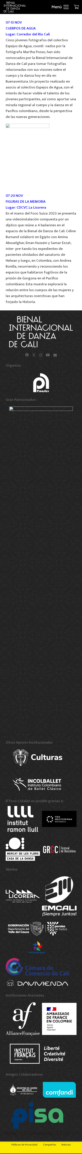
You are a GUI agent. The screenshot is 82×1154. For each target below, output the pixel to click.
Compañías (49, 1144)
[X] (34, 355)
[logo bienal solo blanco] (15, 7)
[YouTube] (48, 355)
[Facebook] (27, 355)
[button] (60, 7)
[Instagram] (40, 355)
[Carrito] (76, 7)
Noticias (66, 1144)
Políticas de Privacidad (24, 1144)
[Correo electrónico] (55, 355)
